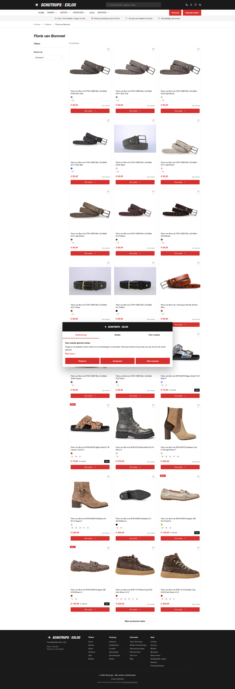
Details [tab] (117, 334)
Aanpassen (117, 361)
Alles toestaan (153, 361)
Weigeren (82, 361)
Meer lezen (70, 353)
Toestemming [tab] (81, 334)
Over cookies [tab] (154, 334)
